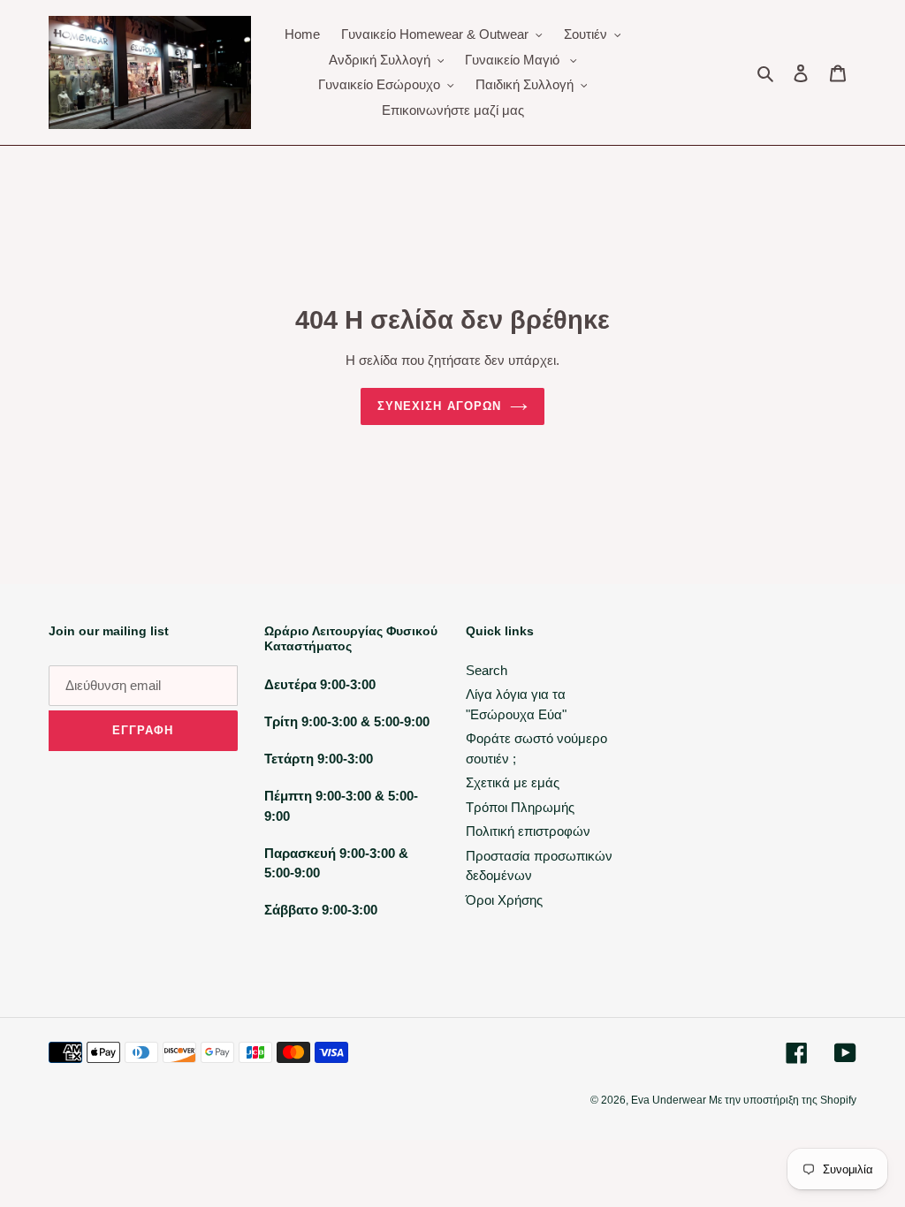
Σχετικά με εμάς (512, 782)
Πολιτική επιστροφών (528, 831)
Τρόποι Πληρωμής (520, 807)
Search (486, 670)
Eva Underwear (670, 1100)
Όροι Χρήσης (504, 899)
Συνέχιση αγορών (439, 406)
